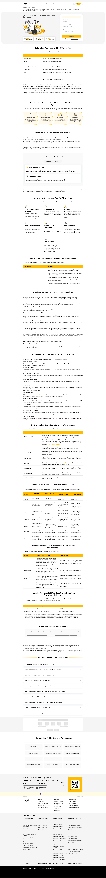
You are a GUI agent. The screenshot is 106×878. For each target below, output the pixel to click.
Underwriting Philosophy (74, 807)
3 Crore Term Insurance (42, 827)
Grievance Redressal (26, 0)
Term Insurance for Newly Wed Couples (53, 753)
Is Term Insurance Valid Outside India (30, 832)
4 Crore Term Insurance (42, 829)
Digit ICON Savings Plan (43, 803)
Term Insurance (41, 801)
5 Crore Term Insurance (42, 831)
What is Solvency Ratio (72, 836)
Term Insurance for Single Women (59, 838)
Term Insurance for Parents (58, 826)
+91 (63, 31)
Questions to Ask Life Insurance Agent (75, 849)
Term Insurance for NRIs (57, 830)
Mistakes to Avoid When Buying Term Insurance (66, 635)
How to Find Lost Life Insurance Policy (75, 855)
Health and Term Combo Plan (44, 805)
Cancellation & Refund (58, 806)
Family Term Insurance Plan (58, 824)
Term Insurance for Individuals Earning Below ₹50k (60, 850)
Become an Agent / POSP (35, 0)
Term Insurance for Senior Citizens (72, 753)
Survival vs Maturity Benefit (73, 847)
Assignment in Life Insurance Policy (75, 840)
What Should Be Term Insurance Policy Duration (66, 631)
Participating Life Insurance (73, 823)
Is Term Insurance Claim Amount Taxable (29, 838)
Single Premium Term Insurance (53, 758)
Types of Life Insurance (72, 820)
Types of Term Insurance (27, 841)
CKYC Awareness (57, 808)
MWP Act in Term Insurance (53, 764)
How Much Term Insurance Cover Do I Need (37, 635)
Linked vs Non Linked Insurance (74, 853)
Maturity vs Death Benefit (73, 844)
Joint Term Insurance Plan (28, 843)
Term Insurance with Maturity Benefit (30, 847)
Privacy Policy (41, 868)
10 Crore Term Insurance (42, 834)
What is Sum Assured (72, 831)
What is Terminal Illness (72, 834)
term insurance (42, 51)
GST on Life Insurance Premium (74, 851)
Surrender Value (71, 842)
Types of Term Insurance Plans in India (35, 631)
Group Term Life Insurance (43, 807)
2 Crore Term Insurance (42, 825)
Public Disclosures (44, 0)
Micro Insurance (71, 829)
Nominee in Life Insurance (73, 838)
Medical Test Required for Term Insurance (29, 829)
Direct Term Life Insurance (72, 758)
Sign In (79, 3)
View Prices (71, 36)
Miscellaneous (57, 810)
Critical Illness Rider (26, 849)
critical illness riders (66, 462)
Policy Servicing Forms (73, 805)
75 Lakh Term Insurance (42, 823)
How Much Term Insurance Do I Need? (30, 820)
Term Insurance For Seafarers (58, 855)
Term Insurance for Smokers (33, 758)
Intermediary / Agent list (58, 801)
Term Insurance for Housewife (58, 836)
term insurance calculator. (55, 444)
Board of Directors (72, 801)
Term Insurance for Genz (33, 753)
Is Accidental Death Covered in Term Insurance (30, 835)
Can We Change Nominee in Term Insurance (72, 765)
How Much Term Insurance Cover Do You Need (53, 747)
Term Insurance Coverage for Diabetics (58, 847)
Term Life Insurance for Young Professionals (58, 821)
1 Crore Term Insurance (33, 746)
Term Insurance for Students (58, 857)
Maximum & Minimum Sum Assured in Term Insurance (30, 826)
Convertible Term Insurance (28, 845)
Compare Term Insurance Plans (33, 764)
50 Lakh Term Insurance (42, 820)
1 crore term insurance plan (34, 602)
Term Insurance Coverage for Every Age (59, 844)
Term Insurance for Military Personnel (60, 853)
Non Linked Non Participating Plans (75, 827)
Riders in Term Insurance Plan (28, 851)
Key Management (72, 803)
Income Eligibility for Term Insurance (29, 823)
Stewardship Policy (27, 868)
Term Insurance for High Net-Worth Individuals (59, 860)
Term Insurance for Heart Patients (59, 828)
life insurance (42, 394)
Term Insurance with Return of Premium (72, 746)
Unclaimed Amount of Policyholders (58, 804)
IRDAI (35, 868)
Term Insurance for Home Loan (59, 840)
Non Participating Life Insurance (74, 825)
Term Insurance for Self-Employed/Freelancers (57, 834)
